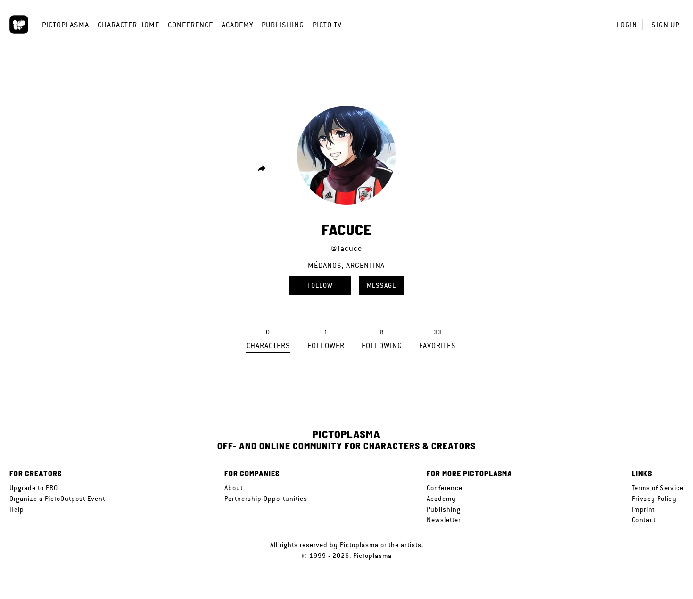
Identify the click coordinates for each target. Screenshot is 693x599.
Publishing (283, 25)
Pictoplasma (65, 25)
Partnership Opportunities (265, 498)
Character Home (128, 25)
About (233, 487)
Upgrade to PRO (33, 487)
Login (626, 25)
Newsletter (444, 520)
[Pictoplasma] (18, 24)
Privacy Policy (654, 498)
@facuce (346, 248)
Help (16, 509)
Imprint (643, 509)
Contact (644, 520)
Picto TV (327, 25)
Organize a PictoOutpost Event (57, 498)
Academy (237, 25)
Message (381, 285)
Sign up (665, 25)
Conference (190, 25)
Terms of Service (658, 487)
